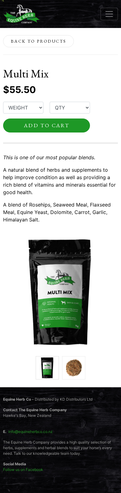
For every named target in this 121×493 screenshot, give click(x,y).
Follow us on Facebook (23, 469)
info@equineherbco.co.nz (30, 431)
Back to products (38, 41)
